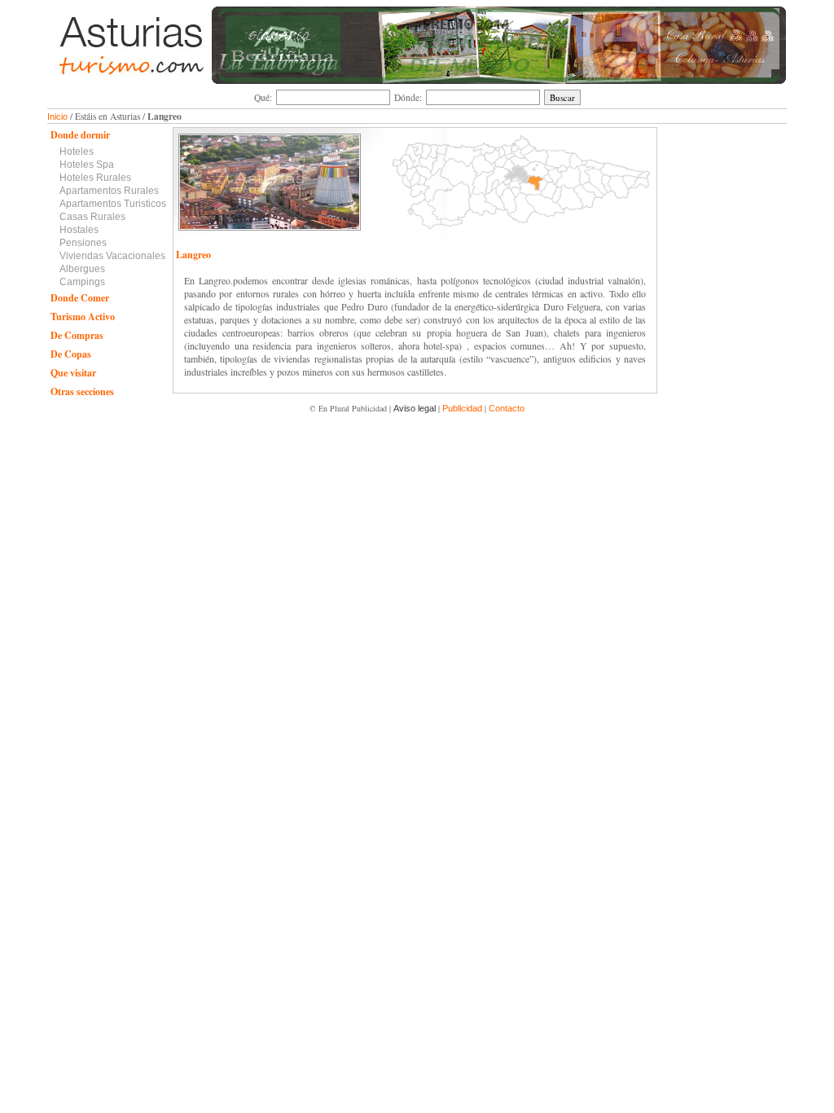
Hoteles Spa (86, 164)
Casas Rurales (92, 216)
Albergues (82, 269)
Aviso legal (414, 408)
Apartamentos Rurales (109, 190)
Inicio (57, 116)
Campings (82, 282)
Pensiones (83, 243)
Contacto (507, 408)
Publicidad (462, 408)
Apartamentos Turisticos (112, 203)
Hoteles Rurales (95, 177)
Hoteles (76, 151)
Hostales (79, 229)
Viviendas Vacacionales (112, 256)
